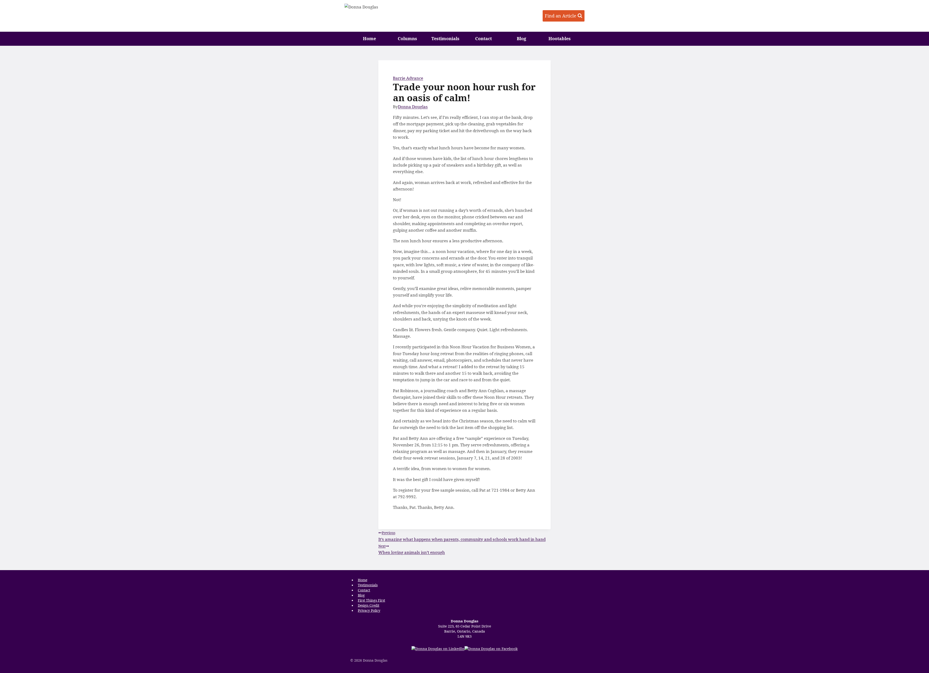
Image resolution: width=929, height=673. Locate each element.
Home (369, 38)
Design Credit (368, 605)
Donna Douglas (413, 106)
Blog (521, 38)
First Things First (371, 600)
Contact (483, 38)
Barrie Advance (408, 78)
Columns (407, 38)
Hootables (559, 38)
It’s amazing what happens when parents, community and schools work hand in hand (462, 536)
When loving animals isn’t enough (411, 549)
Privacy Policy (369, 610)
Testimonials (445, 38)
